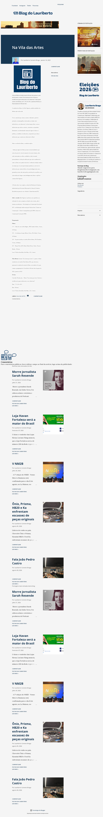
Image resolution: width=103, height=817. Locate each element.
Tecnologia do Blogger (38, 810)
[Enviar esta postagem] (28, 296)
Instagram (22, 5)
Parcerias (35, 5)
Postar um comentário (19, 403)
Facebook (15, 5)
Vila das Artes (54, 76)
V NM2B (17, 464)
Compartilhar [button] (55, 66)
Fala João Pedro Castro (23, 561)
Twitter (29, 5)
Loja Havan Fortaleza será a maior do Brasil (23, 419)
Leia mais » (15, 405)
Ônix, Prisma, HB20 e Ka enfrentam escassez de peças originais (23, 511)
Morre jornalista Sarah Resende (24, 374)
